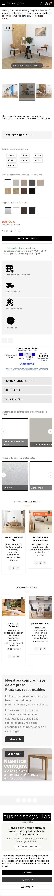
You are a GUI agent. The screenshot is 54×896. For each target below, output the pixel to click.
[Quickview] (18, 568)
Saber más (14, 739)
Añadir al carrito (27, 238)
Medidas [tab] (11, 390)
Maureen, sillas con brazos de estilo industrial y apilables (40, 548)
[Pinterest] (10, 340)
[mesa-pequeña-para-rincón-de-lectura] (27, 92)
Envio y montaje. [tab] (18, 381)
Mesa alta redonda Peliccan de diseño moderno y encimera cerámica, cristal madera (13, 638)
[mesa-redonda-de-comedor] (10, 92)
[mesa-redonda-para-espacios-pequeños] (44, 92)
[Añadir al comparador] (14, 568)
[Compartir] (4, 340)
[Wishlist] (22, 512)
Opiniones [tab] (13, 399)
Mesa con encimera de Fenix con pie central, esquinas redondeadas (40, 632)
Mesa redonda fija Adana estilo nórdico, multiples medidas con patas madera (14, 551)
